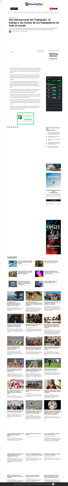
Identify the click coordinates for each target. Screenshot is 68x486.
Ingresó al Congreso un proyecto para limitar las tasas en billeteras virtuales (15, 434)
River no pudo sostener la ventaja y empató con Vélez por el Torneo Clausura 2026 (15, 370)
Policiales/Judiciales (53, 436)
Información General (13, 17)
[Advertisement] (34, 40)
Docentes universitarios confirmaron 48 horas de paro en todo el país (15, 411)
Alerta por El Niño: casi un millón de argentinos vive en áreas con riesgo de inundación (25, 272)
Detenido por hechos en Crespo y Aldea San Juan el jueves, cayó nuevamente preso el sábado (14, 325)
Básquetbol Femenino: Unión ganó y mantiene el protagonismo (33, 325)
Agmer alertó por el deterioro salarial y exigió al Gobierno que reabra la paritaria (52, 348)
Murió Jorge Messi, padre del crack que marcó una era (50, 282)
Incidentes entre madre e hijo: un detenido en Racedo (53, 137)
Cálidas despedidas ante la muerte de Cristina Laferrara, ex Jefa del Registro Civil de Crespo (15, 455)
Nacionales (8, 395)
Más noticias (57, 12)
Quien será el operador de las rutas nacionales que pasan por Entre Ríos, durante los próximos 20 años (34, 370)
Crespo (11, 12)
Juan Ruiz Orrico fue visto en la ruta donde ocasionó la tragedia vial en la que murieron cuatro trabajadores (34, 348)
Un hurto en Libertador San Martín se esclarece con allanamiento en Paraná (34, 454)
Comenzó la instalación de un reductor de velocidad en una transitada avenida (13, 348)
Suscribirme (53, 200)
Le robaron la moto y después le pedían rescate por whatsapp (33, 476)
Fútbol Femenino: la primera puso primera (33, 391)
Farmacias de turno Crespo (31, 12)
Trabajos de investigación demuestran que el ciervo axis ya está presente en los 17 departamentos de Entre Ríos (34, 303)
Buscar (51, 12)
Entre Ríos (45, 329)
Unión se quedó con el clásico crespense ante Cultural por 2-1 (51, 369)
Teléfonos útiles (22, 12)
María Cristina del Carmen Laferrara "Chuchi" (33, 434)
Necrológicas (33, 436)
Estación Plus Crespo (16, 31)
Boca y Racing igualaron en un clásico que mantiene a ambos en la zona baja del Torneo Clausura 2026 (34, 412)
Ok (53, 484)
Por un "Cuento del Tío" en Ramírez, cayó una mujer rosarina (52, 434)
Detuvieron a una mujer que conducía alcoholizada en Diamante (52, 454)
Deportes (37, 327)
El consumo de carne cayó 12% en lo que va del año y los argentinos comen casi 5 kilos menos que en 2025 (15, 392)
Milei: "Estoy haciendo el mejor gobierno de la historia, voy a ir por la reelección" (15, 476)
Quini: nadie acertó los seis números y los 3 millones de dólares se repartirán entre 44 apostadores (24, 283)
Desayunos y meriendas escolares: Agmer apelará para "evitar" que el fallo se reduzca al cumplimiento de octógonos (52, 326)
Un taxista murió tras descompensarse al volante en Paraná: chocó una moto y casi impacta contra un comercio (14, 303)
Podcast (38, 12)
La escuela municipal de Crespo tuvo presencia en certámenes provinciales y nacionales (52, 303)
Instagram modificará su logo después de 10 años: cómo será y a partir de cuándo (51, 272)
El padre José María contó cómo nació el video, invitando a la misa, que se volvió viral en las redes (51, 476)
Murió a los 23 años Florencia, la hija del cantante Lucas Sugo (51, 261)
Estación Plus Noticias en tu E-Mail (53, 191)
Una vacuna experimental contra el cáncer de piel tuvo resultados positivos (25, 262)
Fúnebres (15, 12)
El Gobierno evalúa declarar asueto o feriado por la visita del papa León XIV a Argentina (52, 391)
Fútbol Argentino (45, 12)
